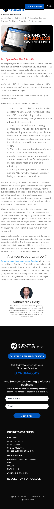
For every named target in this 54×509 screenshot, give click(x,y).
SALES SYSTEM (13, 444)
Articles (31, 18)
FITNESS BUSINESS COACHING (20, 451)
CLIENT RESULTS (17, 473)
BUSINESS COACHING (20, 432)
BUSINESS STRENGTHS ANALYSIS (21, 459)
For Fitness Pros (16, 21)
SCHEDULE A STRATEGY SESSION (27, 356)
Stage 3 (27, 21)
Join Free (27, 416)
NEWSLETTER (13, 469)
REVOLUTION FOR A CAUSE (24, 478)
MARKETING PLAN (15, 441)
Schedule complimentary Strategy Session (19, 261)
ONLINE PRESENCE (15, 448)
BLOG (9, 462)
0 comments (37, 21)
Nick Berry (8, 18)
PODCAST (11, 465)
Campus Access (34, 6)
